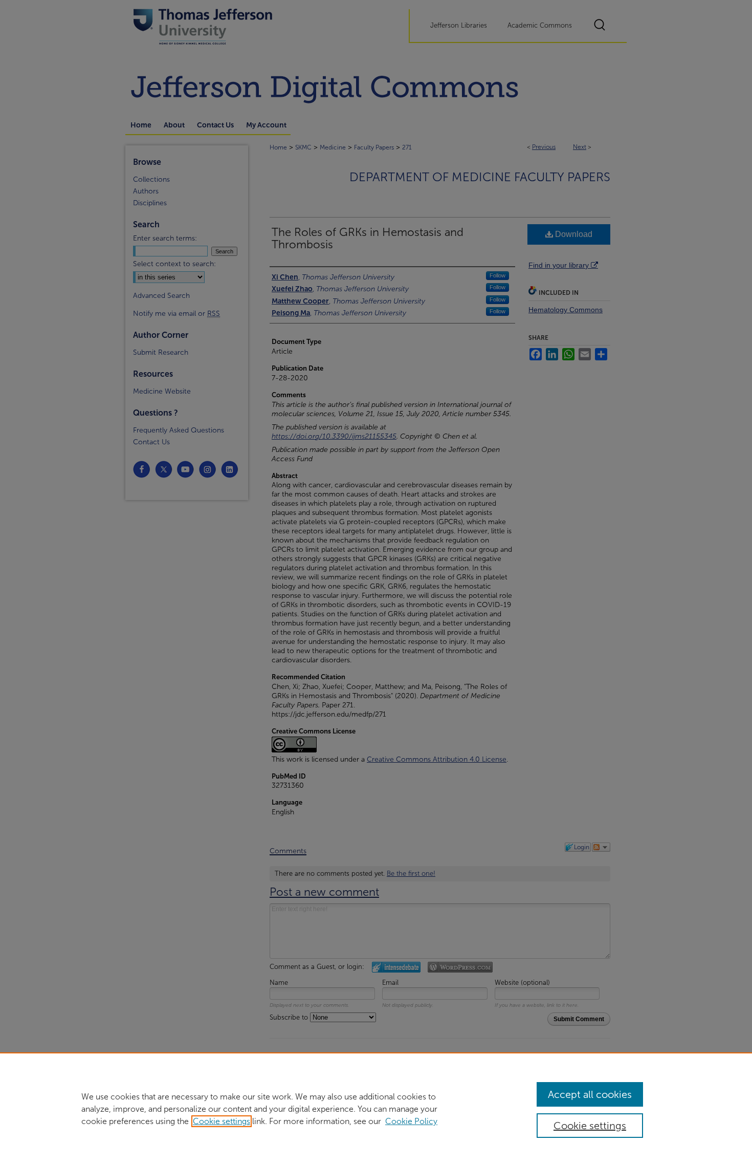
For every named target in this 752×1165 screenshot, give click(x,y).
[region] (376, 1108)
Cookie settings (221, 1121)
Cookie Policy (411, 1121)
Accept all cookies (590, 1094)
